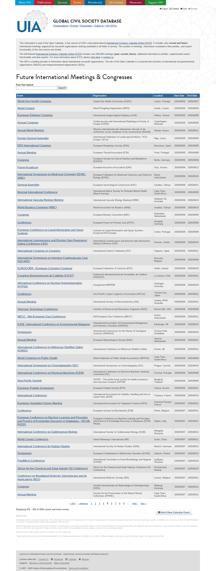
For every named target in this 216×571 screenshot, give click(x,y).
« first (72, 503)
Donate (193, 9)
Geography (86, 25)
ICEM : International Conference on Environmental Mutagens (53, 324)
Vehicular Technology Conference (37, 309)
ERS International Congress (34, 145)
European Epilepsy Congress (35, 115)
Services (62, 2)
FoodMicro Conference (31, 460)
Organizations (61, 25)
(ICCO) (129, 43)
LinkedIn (72, 559)
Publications (44, 2)
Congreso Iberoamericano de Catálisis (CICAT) (45, 275)
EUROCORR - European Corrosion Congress (44, 268)
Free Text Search (24, 85)
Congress (23, 160)
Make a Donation (62, 563)
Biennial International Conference (37, 192)
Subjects (99, 25)
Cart (184, 9)
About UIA (25, 2)
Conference (24, 222)
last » (143, 503)
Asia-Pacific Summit (29, 380)
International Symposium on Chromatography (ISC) (47, 365)
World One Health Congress (34, 101)
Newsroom (136, 2)
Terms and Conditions (78, 568)
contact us (108, 57)
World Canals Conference (32, 439)
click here (95, 57)
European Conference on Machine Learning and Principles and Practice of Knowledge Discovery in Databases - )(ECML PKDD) (53, 421)
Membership (95, 2)
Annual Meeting (26, 152)
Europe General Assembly (33, 138)
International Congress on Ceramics (38, 250)
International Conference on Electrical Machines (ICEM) (50, 372)
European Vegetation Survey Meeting (39, 403)
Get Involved (116, 2)
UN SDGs (111, 25)
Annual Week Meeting (30, 130)
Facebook (58, 559)
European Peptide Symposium (35, 388)
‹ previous (83, 503)
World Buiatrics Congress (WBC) (37, 207)
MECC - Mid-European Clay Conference (41, 316)
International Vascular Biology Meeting (40, 200)
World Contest (25, 108)
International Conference (32, 395)
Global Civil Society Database (87, 21)
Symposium (24, 332)
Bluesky (85, 559)
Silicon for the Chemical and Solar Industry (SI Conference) (52, 468)
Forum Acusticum (27, 167)
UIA (28, 19)
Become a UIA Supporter (40, 563)
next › (135, 503)
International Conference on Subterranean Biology (47, 431)
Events (77, 2)
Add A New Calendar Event (175, 512)
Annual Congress (27, 122)
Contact (175, 9)
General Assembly (28, 184)
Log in (165, 9)
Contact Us (43, 559)
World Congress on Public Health (37, 358)
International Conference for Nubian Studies (43, 446)
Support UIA (155, 2)
